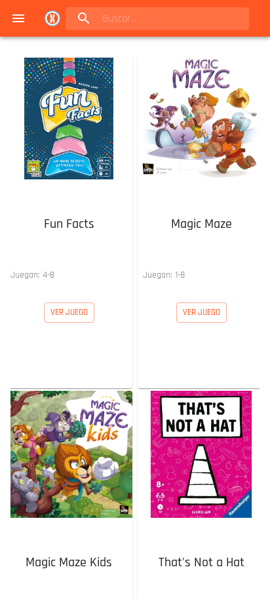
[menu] (18, 18)
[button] (68, 169)
